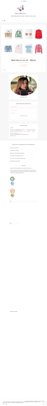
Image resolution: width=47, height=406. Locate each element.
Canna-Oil (20, 133)
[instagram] (23, 1)
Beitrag (31, 131)
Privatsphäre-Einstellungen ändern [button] (17, 155)
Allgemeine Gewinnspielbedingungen (17, 153)
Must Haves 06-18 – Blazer (23, 60)
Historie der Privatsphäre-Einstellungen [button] (17, 158)
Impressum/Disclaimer (14, 147)
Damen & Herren (23, 58)
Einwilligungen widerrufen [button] (15, 161)
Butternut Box (24, 131)
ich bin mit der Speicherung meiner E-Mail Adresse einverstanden (23, 107)
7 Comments (26, 62)
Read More (23, 65)
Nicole (4, 69)
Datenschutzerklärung (14, 150)
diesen (25, 129)
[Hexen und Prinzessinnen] (23, 10)
